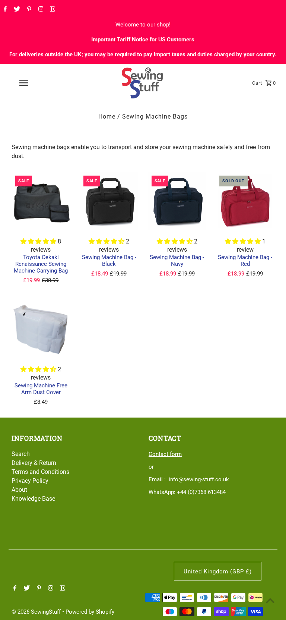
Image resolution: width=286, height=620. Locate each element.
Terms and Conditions (40, 471)
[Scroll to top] (270, 600)
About (19, 489)
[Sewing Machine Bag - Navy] (177, 201)
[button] (39, 241)
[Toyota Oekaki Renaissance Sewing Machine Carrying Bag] (41, 201)
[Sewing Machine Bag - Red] (245, 201)
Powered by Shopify (90, 611)
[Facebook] (4, 9)
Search (21, 453)
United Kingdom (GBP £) (218, 571)
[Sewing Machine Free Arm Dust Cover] (41, 329)
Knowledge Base (33, 498)
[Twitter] (16, 9)
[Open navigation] (36, 82)
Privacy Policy (30, 480)
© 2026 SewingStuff (37, 611)
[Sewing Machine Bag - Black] (109, 201)
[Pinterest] (28, 9)
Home (106, 116)
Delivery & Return (34, 462)
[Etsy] (51, 9)
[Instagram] (40, 9)
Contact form (165, 454)
